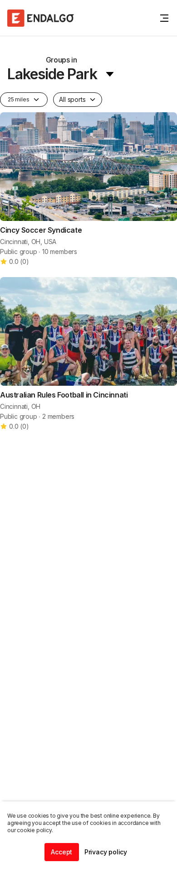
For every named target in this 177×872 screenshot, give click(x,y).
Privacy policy (105, 852)
